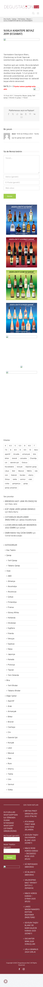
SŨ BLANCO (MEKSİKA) (30, 873)
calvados (23, 458)
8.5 (15, 450)
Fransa (11, 607)
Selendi (14, 475)
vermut (22, 479)
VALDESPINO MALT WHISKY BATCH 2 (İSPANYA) (31, 884)
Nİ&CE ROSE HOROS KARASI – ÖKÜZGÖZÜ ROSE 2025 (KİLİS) (31, 853)
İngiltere (11, 628)
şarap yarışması (11, 488)
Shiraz (7, 479)
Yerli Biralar (13, 685)
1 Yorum (25, 98)
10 (30, 450)
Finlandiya (12, 602)
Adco (36, 450)
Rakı (9, 758)
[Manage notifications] (6, 981)
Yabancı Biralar (14, 690)
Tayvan (11, 670)
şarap (19, 98)
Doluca (24, 462)
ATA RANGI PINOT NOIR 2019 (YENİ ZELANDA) (30, 825)
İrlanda (11, 633)
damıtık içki (14, 462)
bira (34, 454)
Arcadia (16, 454)
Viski (8, 571)
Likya (7, 471)
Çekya (10, 597)
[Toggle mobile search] (33, 13)
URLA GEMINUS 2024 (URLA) (31, 950)
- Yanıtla (36, 134)
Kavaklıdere (9, 467)
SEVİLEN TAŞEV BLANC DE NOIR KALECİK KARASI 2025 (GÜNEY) (31, 928)
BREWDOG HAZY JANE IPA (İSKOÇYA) (21, 501)
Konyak (11, 742)
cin (6, 462)
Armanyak (12, 711)
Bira (8, 680)
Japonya (11, 654)
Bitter (10, 716)
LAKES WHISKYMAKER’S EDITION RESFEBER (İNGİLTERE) (31, 912)
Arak (10, 706)
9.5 (25, 450)
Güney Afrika (13, 612)
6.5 (29, 446)
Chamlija (33, 458)
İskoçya (11, 638)
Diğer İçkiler (11, 696)
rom (6, 475)
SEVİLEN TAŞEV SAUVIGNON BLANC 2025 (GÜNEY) (31, 839)
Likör (10, 748)
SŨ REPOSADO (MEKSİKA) (31, 865)
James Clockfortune (27, 520)
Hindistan (12, 623)
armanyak (26, 454)
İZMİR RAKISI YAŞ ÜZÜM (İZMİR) (18, 533)
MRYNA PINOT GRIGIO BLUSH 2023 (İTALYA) (31, 813)
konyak (19, 467)
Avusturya (12, 591)
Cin (9, 732)
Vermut (11, 784)
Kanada (11, 659)
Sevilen (22, 475)
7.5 (6, 450)
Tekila (10, 774)
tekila (15, 479)
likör (13, 471)
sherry (30, 475)
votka (7, 483)
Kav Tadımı (11, 550)
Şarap (30, 95)
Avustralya (12, 586)
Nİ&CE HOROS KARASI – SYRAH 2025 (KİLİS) (31, 897)
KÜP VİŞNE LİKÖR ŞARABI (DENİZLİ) (20, 509)
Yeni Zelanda (13, 675)
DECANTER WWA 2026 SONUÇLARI (30, 941)
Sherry (11, 769)
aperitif (7, 454)
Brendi (10, 722)
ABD (10, 576)
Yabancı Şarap (14, 565)
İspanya (11, 644)
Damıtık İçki (13, 737)
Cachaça (11, 727)
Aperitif (11, 701)
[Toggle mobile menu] (38, 13)
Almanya (11, 581)
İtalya (10, 649)
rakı (36, 471)
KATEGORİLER (11, 545)
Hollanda (11, 618)
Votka (10, 789)
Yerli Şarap (12, 560)
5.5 (20, 446)
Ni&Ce (29, 471)
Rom (10, 763)
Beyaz (25, 95)
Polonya (11, 665)
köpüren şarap (31, 467)
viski (30, 479)
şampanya (16, 483)
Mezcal (21, 471)
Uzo (9, 779)
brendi (14, 458)
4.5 (10, 446)
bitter (7, 458)
